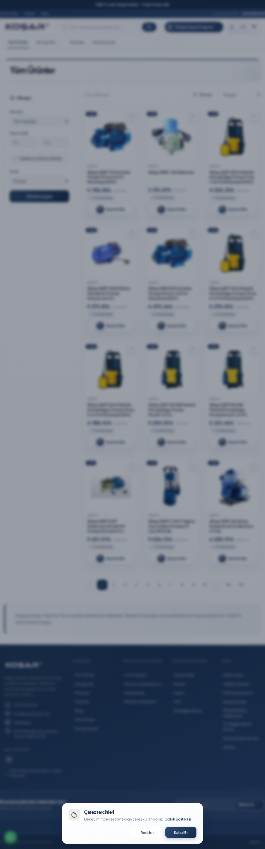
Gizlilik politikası (178, 819)
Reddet (147, 832)
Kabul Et (181, 832)
